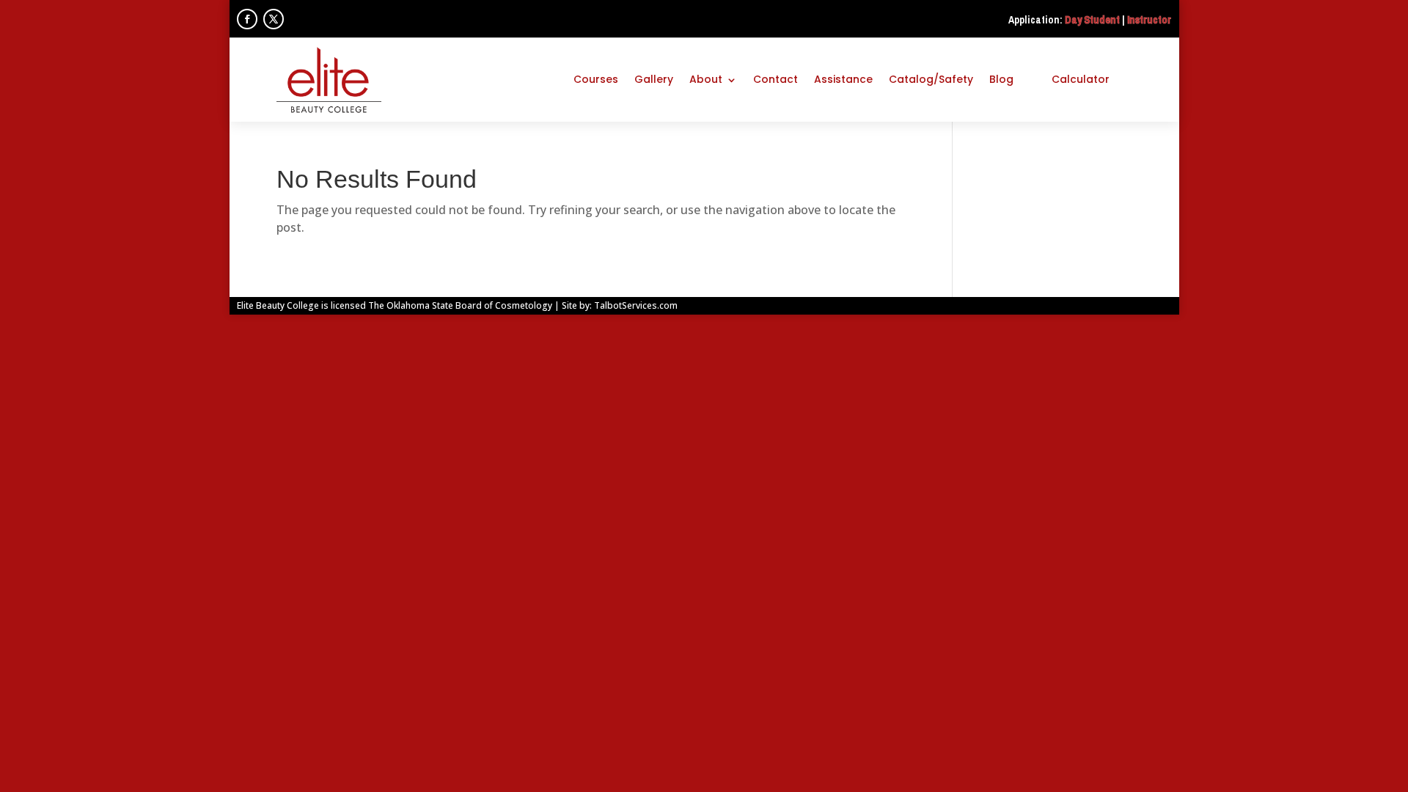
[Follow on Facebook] (247, 19)
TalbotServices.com (636, 305)
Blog (1001, 79)
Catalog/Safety (931, 79)
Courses (595, 79)
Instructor (1149, 19)
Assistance (843, 79)
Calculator (1081, 79)
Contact (775, 79)
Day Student (1092, 19)
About (705, 79)
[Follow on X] (273, 19)
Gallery (653, 79)
